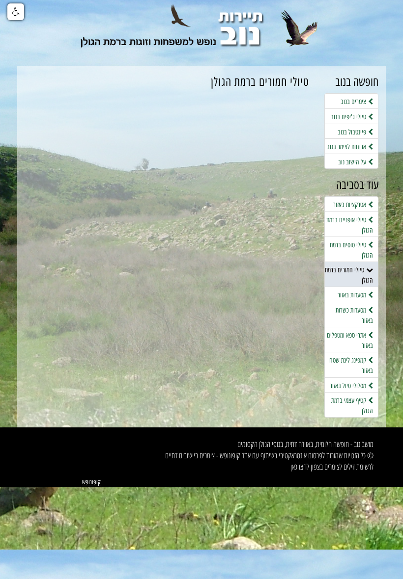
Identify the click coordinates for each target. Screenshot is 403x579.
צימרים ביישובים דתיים (190, 455)
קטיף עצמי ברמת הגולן (352, 405)
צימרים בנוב (354, 101)
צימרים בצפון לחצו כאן (315, 466)
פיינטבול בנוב (353, 132)
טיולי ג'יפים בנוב (349, 116)
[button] (15, 11)
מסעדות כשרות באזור (354, 315)
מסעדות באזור (353, 294)
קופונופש (91, 482)
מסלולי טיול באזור (349, 385)
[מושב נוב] (201, 33)
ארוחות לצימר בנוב (347, 146)
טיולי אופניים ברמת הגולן (349, 225)
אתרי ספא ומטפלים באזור (350, 340)
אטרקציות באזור (350, 204)
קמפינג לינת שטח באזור (351, 365)
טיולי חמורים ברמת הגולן (349, 275)
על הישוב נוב (353, 162)
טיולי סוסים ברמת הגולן (351, 250)
